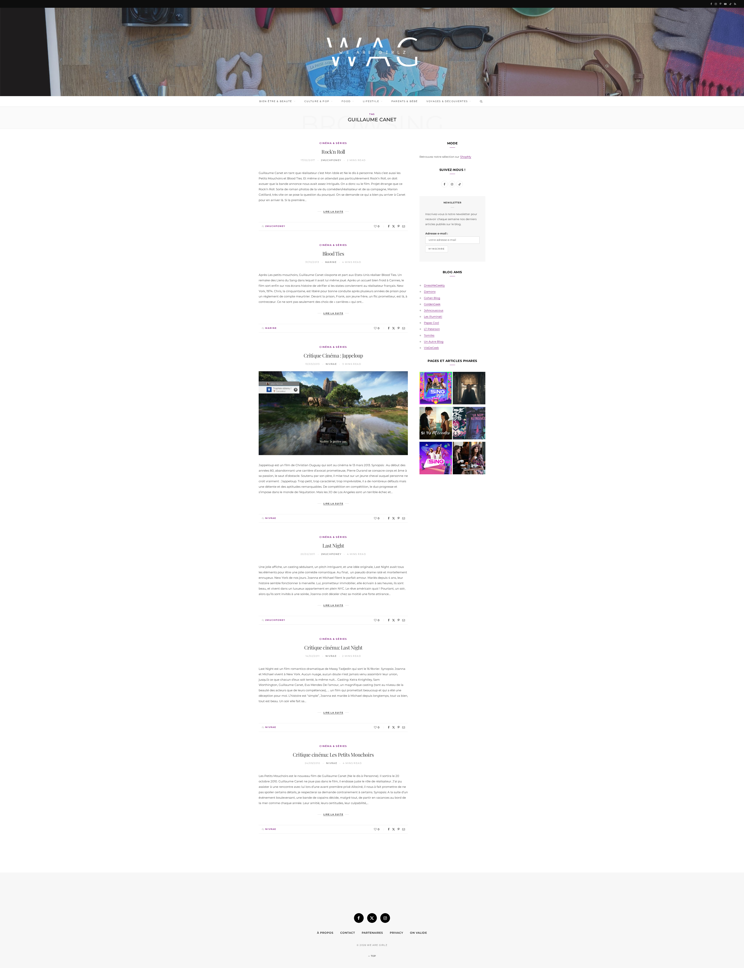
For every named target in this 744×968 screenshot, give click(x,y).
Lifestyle (371, 101)
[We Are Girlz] (372, 52)
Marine (331, 262)
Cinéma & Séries (333, 143)
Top (373, 955)
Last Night (333, 545)
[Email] (403, 226)
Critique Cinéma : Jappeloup (333, 355)
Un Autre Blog (433, 341)
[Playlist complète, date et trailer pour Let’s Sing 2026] (435, 389)
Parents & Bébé (404, 101)
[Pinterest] (399, 226)
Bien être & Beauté (275, 101)
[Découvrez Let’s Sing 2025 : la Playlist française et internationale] (435, 459)
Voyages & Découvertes (447, 101)
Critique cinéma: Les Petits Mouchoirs (333, 754)
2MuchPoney (331, 160)
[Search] (480, 101)
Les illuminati (433, 316)
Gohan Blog (432, 298)
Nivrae (331, 364)
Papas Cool (431, 323)
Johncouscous (433, 310)
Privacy (396, 932)
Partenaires (372, 932)
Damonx (430, 291)
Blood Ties (333, 253)
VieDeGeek (431, 348)
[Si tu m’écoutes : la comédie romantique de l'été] (435, 424)
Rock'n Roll (333, 151)
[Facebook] (388, 226)
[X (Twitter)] (372, 918)
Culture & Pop (316, 101)
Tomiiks (429, 335)
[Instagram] (385, 918)
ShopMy (465, 156)
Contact (347, 932)
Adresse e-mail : (436, 233)
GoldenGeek (432, 304)
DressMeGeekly (434, 285)
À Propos (325, 932)
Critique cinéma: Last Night (333, 647)
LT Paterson (432, 329)
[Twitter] (393, 226)
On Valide (418, 932)
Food (346, 101)
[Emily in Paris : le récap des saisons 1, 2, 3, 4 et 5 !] (469, 459)
